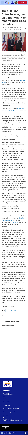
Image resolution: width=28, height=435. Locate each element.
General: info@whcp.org (9, 419)
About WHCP (6, 402)
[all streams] (26, 433)
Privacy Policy (6, 405)
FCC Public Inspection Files (10, 412)
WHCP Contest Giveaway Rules (11, 408)
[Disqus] (14, 356)
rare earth (15, 222)
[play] (2, 433)
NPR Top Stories (11, 310)
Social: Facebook (7, 417)
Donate (23, 2)
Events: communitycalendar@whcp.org (12, 420)
